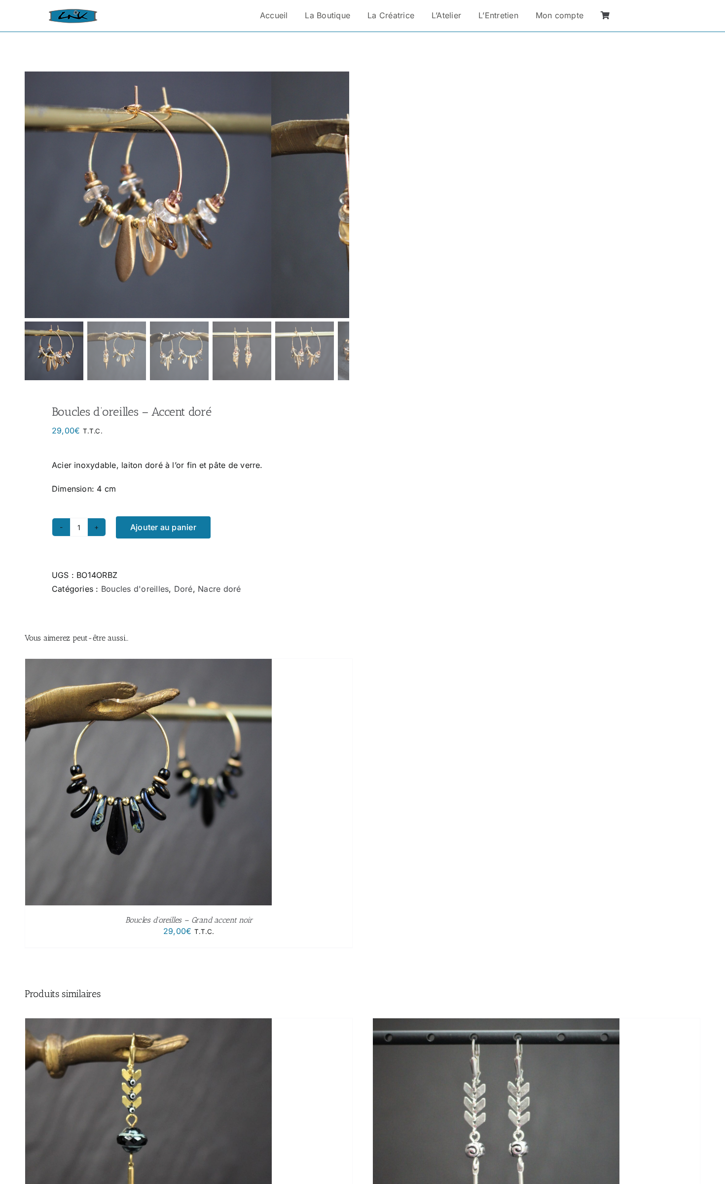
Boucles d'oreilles (135, 589)
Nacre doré (219, 589)
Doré (183, 589)
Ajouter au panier (163, 527)
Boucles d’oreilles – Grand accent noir (189, 920)
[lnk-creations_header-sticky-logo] (73, 13)
